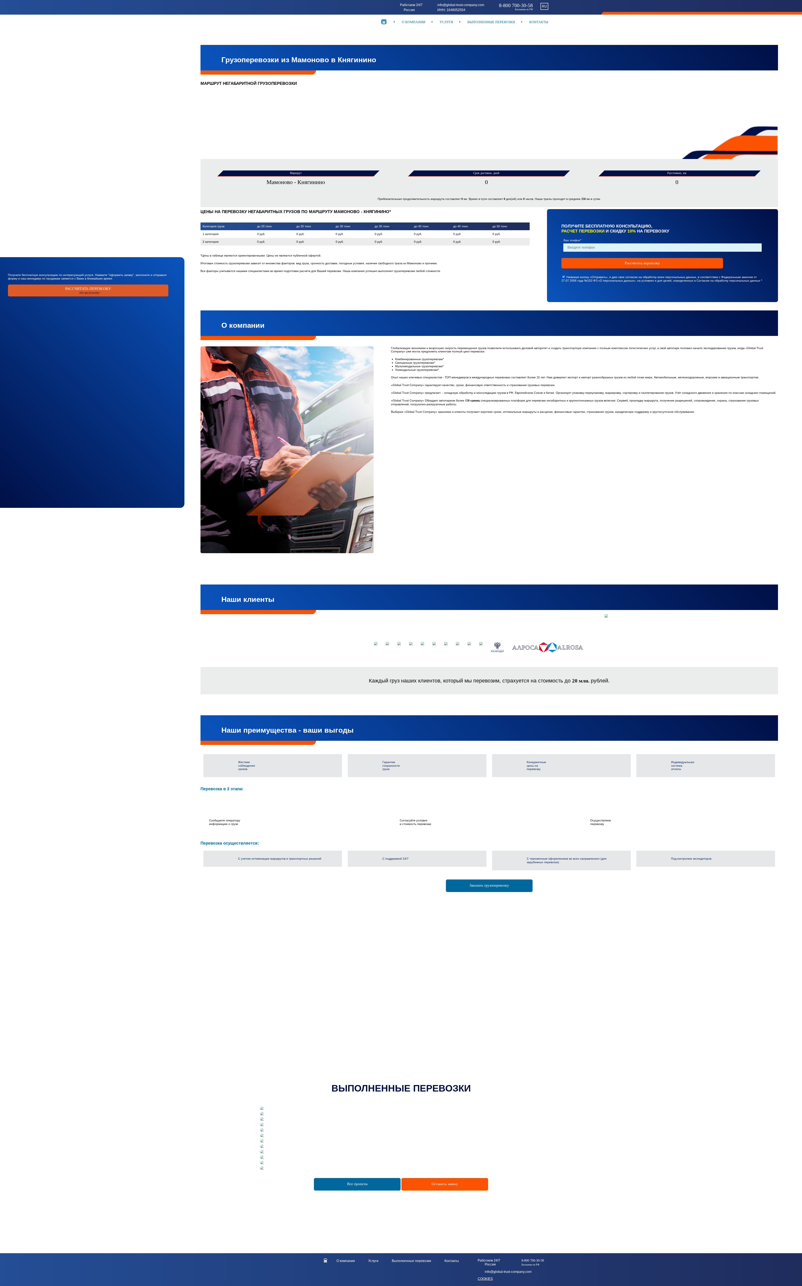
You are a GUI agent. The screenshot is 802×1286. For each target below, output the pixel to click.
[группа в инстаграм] (295, 1276)
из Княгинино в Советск (399, 975)
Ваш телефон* (572, 240)
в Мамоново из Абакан (302, 1031)
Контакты (538, 22)
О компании (413, 22)
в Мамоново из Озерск (302, 1020)
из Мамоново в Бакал (302, 982)
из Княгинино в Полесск (399, 957)
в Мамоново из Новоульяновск (302, 1010)
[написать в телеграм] (280, 1276)
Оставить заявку (444, 1184)
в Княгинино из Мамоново (399, 1013)
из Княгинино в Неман (399, 992)
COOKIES (485, 1279)
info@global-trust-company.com (460, 5)
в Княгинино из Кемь (399, 1027)
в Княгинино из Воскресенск (399, 1055)
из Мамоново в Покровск (302, 961)
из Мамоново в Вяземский (302, 964)
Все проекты (357, 1184)
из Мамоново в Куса (302, 992)
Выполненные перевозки (491, 22)
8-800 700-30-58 (516, 7)
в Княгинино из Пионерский (399, 1024)
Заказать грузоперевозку (489, 885)
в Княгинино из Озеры (399, 1020)
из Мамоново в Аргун (302, 978)
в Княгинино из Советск (399, 1052)
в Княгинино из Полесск (399, 1038)
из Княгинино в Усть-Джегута (399, 989)
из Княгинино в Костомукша (399, 961)
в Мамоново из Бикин (302, 1035)
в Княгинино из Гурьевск (399, 1035)
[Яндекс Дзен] (303, 1276)
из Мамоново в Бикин (302, 968)
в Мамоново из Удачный (302, 1027)
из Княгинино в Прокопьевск (399, 964)
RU (544, 6)
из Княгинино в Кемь (399, 999)
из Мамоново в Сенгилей (302, 996)
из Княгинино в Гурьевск (399, 971)
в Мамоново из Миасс (302, 1013)
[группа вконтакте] (288, 1276)
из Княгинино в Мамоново (399, 996)
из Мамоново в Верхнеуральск (302, 989)
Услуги (446, 22)
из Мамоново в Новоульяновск (302, 957)
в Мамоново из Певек (302, 1041)
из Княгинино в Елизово (399, 968)
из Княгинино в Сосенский (399, 985)
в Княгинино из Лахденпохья (399, 1017)
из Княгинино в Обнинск (399, 978)
